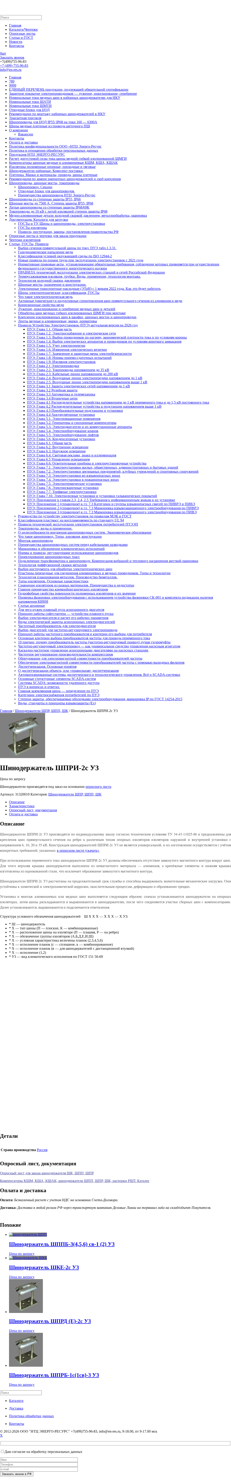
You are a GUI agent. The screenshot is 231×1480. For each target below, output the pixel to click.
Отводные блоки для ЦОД (29, 110)
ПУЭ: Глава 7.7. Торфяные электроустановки (62, 492)
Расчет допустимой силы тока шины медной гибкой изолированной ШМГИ (68, 159)
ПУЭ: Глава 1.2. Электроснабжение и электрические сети (71, 333)
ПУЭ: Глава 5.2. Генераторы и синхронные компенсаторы (71, 423)
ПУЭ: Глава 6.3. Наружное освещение (56, 451)
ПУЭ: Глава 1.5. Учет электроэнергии (56, 345)
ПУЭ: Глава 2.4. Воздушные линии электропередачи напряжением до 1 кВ (84, 378)
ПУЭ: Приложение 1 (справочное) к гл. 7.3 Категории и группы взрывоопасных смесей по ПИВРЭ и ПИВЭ (111, 504)
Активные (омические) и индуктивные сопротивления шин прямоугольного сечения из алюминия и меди (100, 301)
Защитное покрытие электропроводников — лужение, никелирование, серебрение (73, 93)
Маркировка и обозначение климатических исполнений (61, 549)
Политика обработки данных (31, 1416)
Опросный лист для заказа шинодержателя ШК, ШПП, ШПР (47, 1173)
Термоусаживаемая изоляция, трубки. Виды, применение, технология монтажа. (79, 276)
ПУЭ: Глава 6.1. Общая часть (49, 443)
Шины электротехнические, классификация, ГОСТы (58, 293)
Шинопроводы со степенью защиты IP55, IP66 (45, 199)
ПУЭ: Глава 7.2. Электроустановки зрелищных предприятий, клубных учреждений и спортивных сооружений (113, 471)
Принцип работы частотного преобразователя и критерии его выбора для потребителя (85, 634)
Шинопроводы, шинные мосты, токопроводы (44, 183)
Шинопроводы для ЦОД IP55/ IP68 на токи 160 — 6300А (53, 122)
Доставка (16, 1408)
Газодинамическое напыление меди (45, 252)
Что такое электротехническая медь (45, 297)
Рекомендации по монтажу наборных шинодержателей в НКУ (57, 114)
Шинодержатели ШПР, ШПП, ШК (41, 711)
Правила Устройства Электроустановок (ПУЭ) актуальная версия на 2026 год (78, 325)
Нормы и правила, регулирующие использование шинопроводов (68, 553)
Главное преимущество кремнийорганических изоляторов (63, 589)
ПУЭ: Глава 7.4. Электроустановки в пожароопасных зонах (73, 480)
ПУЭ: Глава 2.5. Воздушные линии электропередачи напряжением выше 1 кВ (87, 382)
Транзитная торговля (25, 118)
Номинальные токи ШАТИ (30, 102)
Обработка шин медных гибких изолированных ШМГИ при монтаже (72, 313)
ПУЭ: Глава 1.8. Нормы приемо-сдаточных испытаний (69, 358)
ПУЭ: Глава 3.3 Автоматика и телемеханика (61, 394)
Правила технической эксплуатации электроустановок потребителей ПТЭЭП (78, 524)
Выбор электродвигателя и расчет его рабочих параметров (63, 618)
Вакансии (25, 134)
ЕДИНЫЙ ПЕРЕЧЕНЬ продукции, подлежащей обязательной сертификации (68, 89)
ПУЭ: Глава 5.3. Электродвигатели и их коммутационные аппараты (79, 427)
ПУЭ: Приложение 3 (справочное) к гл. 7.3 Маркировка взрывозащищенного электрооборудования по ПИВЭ (112, 512)
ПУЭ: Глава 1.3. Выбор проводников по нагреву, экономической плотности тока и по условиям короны (107, 337)
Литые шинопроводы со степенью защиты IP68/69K (49, 207)
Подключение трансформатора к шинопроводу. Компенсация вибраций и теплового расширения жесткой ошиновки (108, 561)
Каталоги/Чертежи (23, 29)
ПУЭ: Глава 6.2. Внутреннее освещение (57, 447)
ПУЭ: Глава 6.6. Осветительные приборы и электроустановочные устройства (86, 463)
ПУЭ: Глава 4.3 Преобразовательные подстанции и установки (75, 410)
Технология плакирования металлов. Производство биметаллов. (68, 577)
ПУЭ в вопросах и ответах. (39, 687)
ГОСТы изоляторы (32, 228)
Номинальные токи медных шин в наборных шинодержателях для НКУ (64, 98)
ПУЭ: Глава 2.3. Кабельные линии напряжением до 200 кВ (72, 374)
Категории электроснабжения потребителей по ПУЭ (58, 695)
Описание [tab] (17, 802)
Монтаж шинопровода (35, 540)
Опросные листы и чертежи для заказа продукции (47, 236)
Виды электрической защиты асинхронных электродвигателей (66, 622)
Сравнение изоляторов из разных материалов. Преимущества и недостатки (76, 585)
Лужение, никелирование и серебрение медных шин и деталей (66, 309)
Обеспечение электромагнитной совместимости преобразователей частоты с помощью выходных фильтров (101, 662)
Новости (15, 42)
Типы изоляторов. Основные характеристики (53, 581)
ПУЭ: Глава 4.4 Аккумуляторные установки (61, 415)
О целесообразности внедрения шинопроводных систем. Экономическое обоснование (84, 532)
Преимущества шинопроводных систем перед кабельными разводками (73, 545)
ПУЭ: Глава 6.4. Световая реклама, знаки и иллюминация (71, 455)
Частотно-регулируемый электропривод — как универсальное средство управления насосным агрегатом (99, 646)
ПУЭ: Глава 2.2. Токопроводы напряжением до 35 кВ (68, 370)
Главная (15, 25)
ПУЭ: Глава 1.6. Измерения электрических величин (67, 349)
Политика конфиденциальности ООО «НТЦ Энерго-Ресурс (55, 146)
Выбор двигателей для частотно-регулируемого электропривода (67, 630)
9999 (12, 85)
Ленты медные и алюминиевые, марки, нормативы (57, 321)
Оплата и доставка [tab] (23, 814)
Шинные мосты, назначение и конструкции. (52, 284)
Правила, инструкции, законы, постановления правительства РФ (68, 232)
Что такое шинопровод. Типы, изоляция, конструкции (60, 536)
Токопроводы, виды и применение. (45, 528)
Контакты (16, 46)
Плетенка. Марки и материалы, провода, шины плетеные (53, 175)
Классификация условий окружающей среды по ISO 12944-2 (65, 256)
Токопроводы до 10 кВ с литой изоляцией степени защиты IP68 (58, 211)
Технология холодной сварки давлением (49, 280)
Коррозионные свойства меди (41, 305)
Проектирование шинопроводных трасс (49, 557)
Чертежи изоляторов (25, 240)
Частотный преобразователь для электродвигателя (57, 626)
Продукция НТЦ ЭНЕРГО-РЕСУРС (37, 154)
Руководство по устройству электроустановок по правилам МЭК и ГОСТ (75, 516)
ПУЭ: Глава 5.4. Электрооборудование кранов (62, 431)
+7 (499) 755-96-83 (14, 65)
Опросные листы (22, 33)
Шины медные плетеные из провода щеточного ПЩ (49, 126)
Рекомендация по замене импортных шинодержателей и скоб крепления (65, 179)
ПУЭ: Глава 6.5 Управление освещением (58, 459)
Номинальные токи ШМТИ (30, 106)
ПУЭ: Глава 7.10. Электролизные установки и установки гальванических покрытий (92, 496)
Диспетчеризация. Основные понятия (47, 666)
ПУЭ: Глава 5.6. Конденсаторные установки (61, 439)
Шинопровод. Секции (35, 187)
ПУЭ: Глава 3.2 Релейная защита (52, 390)
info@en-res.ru (10, 70)
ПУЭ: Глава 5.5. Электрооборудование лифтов (63, 435)
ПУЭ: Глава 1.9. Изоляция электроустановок (61, 362)
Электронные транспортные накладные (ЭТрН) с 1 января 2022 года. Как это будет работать (89, 289)
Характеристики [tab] (22, 806)
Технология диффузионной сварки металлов (52, 565)
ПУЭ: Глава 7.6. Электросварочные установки (63, 488)
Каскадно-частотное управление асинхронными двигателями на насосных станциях (83, 650)
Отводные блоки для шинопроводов (46, 191)
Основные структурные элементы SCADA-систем (57, 679)
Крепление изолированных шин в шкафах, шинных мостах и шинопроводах (77, 317)
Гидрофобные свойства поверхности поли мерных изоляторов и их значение (77, 593)
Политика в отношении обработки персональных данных (53, 150)
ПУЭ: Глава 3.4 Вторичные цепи (52, 398)
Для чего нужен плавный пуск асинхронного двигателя (61, 610)
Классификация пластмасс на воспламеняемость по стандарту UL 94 (71, 520)
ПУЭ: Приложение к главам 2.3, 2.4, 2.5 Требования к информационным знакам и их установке (101, 500)
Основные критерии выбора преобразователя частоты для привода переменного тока (84, 638)
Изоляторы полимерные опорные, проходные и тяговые (52, 167)
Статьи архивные (31, 605)
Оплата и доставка (23, 142)
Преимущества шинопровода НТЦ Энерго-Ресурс (56, 195)
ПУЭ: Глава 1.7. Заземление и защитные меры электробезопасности (79, 354)
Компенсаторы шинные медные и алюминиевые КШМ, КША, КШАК (63, 163)
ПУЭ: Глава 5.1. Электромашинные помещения (63, 419)
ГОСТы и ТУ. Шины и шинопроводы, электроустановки (61, 224)
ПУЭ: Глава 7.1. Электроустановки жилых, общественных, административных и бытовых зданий (102, 467)
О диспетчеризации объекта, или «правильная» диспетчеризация (68, 671)
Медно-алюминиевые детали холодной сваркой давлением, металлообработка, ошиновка (78, 215)
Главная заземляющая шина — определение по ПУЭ (58, 691)
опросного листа (98, 787)
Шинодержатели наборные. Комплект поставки (46, 171)
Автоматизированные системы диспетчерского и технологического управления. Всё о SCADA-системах (99, 675)
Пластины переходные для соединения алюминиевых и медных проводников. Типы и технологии (94, 573)
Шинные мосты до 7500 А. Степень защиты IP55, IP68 (51, 203)
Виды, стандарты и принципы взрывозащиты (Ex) (57, 703)
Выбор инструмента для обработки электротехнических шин (65, 569)
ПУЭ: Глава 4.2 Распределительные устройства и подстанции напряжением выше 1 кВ (94, 406)
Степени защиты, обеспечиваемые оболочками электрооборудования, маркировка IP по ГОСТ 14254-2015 (100, 699)
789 (11, 81)
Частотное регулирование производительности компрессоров (65, 654)
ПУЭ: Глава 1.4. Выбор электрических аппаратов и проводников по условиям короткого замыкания (104, 341)
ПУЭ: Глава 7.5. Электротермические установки (64, 484)
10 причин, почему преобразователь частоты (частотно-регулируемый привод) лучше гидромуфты (94, 642)
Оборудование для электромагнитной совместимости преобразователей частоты (80, 658)
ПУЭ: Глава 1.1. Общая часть (49, 329)
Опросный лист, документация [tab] (33, 810)
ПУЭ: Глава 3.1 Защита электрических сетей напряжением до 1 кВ (78, 386)
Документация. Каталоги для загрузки (38, 219)
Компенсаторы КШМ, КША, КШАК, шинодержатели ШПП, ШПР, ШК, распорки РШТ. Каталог (75, 1181)
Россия (42, 1150)
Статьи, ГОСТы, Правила (29, 244)
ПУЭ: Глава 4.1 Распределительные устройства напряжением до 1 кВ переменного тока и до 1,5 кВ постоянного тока (118, 402)
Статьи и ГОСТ (21, 38)
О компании (18, 130)
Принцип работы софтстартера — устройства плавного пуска (65, 614)
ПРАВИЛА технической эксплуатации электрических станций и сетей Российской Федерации (91, 272)
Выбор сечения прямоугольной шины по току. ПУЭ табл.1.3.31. (67, 248)
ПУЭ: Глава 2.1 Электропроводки (53, 366)
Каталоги (16, 1401)
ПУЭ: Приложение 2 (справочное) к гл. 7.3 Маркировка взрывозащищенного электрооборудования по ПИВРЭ (113, 508)
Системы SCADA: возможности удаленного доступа (58, 683)
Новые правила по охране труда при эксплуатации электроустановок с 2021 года (80, 260)
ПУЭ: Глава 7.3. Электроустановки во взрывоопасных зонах (73, 475)
